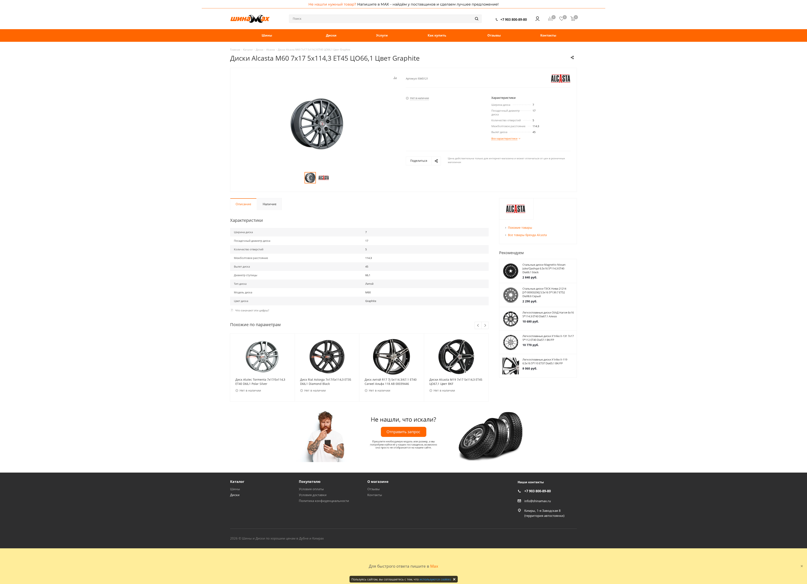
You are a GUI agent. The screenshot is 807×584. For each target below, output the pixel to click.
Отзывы (373, 489)
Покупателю (309, 481)
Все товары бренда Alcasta (527, 235)
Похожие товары (520, 228)
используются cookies (435, 579)
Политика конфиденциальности (324, 501)
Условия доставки (313, 495)
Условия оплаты (311, 489)
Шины (235, 489)
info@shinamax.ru (537, 501)
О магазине (377, 481)
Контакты (374, 495)
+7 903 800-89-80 (513, 19)
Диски (235, 495)
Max (434, 566)
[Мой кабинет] (537, 18)
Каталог (237, 481)
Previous (478, 325)
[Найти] (477, 18)
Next (485, 325)
